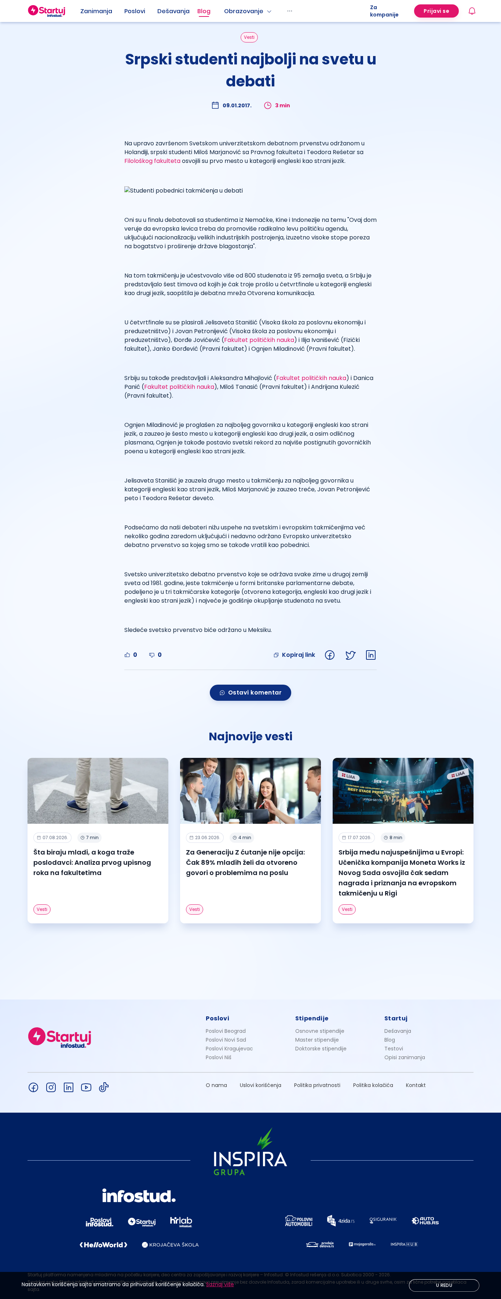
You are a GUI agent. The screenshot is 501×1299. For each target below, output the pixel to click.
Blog (204, 11)
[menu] (225, 11)
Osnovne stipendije (319, 1031)
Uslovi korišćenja (260, 1085)
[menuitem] (102, 11)
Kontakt (416, 1085)
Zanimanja (96, 11)
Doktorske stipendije (321, 1048)
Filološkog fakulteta (152, 161)
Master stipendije (317, 1039)
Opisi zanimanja (404, 1057)
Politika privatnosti (317, 1085)
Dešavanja (397, 1031)
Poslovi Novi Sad (226, 1039)
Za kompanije (384, 11)
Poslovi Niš (218, 1057)
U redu (444, 1285)
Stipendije (312, 1018)
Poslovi (134, 11)
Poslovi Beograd (226, 1031)
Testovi (393, 1048)
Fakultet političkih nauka (259, 340)
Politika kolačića (373, 1085)
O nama (216, 1085)
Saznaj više (220, 1284)
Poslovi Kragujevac (229, 1048)
